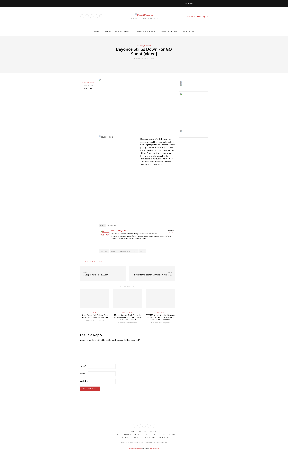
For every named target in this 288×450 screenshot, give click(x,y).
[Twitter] (172, 233)
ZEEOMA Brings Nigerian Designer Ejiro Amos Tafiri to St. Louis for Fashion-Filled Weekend (160, 317)
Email (83, 373)
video (142, 251)
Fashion (160, 312)
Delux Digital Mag (146, 31)
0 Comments (88, 85)
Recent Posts (111, 225)
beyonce (104, 251)
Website (84, 381)
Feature (140, 45)
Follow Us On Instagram (197, 16)
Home (96, 31)
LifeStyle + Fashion (123, 434)
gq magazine (125, 251)
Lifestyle (147, 45)
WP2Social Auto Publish (135, 448)
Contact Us (188, 31)
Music (136, 434)
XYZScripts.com (154, 448)
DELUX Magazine (87, 82)
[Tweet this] (142, 63)
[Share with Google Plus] (145, 63)
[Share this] (139, 63)
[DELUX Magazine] (104, 233)
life (135, 251)
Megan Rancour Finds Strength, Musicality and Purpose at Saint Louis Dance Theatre (127, 317)
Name (83, 366)
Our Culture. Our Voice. (117, 31)
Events (94, 312)
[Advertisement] (197, 116)
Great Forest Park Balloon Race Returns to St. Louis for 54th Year (95, 316)
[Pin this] (148, 63)
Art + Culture (127, 312)
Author (102, 225)
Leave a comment (88, 261)
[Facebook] (169, 233)
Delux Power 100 (169, 31)
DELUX (113, 251)
